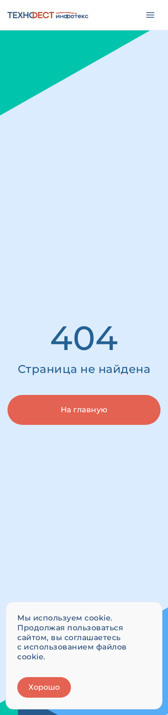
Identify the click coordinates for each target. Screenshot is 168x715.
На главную (84, 409)
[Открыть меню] (150, 15)
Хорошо (44, 687)
